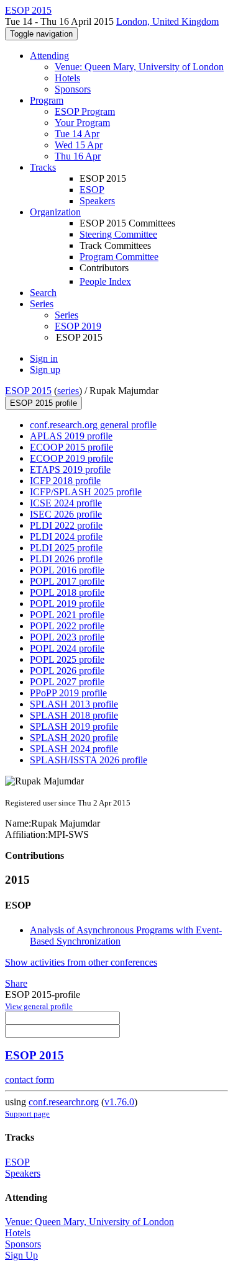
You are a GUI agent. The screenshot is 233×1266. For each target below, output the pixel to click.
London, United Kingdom (167, 21)
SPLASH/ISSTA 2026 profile (88, 760)
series (68, 390)
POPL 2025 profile (67, 659)
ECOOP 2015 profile (71, 447)
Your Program (82, 122)
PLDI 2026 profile (66, 559)
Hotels (67, 78)
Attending (49, 55)
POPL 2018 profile (67, 592)
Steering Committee (118, 234)
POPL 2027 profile (67, 681)
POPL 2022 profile (67, 626)
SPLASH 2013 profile (74, 704)
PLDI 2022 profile (66, 525)
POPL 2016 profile (67, 570)
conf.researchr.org (64, 1102)
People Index (105, 281)
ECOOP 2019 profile (71, 458)
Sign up (45, 369)
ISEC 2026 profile (66, 514)
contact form (29, 1079)
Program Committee (119, 256)
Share (16, 983)
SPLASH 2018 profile (74, 715)
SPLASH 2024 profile (74, 748)
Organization (55, 212)
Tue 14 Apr (77, 133)
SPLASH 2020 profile (74, 737)
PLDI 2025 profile (66, 547)
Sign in (44, 358)
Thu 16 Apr (78, 156)
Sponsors (73, 89)
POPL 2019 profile (67, 603)
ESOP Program (85, 111)
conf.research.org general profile (93, 425)
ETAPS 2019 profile (70, 469)
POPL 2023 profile (67, 637)
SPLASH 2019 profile (74, 726)
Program (46, 100)
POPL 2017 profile (67, 581)
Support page (27, 1113)
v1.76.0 (119, 1102)
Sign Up (21, 1255)
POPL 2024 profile (67, 648)
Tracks (43, 167)
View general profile (39, 1006)
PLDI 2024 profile (66, 536)
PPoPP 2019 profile (68, 693)
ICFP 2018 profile (65, 480)
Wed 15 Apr (79, 145)
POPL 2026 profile (67, 670)
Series (66, 315)
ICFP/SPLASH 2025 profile (86, 492)
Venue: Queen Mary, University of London (139, 66)
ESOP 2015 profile (43, 403)
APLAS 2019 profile (71, 436)
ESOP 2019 (78, 326)
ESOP (92, 189)
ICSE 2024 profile (66, 503)
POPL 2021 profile (67, 614)
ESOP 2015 (28, 390)
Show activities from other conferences (81, 962)
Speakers (97, 200)
